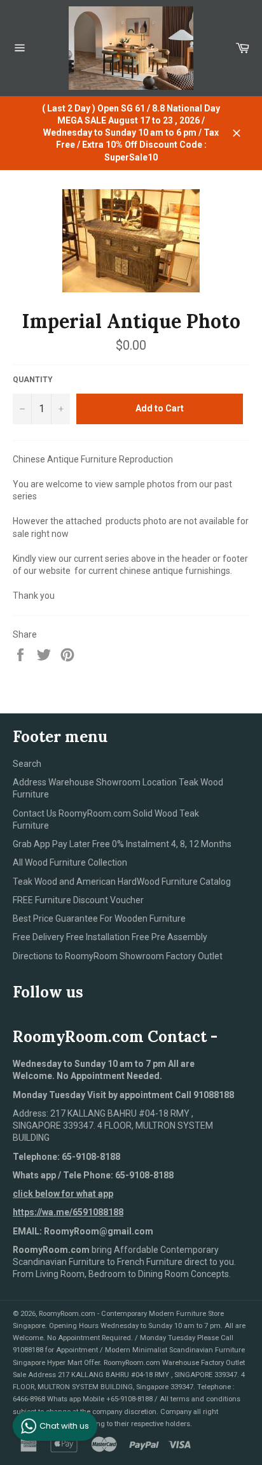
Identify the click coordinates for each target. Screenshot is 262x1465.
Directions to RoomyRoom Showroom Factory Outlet (118, 956)
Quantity (33, 379)
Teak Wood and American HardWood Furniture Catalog (122, 881)
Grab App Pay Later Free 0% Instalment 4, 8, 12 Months (122, 844)
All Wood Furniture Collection (70, 862)
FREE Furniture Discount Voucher (78, 900)
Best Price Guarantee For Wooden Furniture (99, 918)
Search (27, 764)
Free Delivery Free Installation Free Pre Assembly (110, 937)
